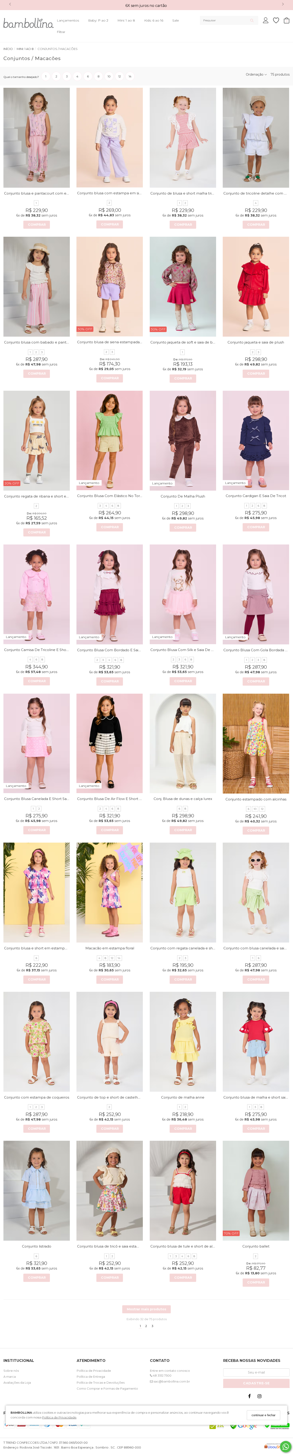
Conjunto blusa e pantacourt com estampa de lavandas (52, 193)
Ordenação (255, 74)
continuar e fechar (263, 1415)
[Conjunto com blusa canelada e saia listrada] (256, 893)
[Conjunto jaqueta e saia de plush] (256, 287)
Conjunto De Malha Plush (183, 496)
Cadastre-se (256, 1383)
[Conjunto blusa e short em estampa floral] (36, 893)
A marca (9, 1376)
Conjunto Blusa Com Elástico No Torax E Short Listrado (124, 496)
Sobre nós (11, 1370)
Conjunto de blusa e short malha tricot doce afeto (193, 193)
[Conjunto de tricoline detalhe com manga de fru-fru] (256, 138)
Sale (175, 20)
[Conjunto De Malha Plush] (183, 441)
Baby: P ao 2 (98, 20)
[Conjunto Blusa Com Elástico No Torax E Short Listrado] (109, 440)
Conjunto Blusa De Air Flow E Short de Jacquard (119, 799)
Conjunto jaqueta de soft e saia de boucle (186, 342)
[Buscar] (252, 20)
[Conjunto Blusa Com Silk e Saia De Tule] (183, 594)
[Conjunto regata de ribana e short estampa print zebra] (36, 441)
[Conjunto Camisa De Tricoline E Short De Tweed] (36, 594)
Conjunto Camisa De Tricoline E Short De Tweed (46, 650)
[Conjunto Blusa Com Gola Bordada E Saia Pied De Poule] (256, 594)
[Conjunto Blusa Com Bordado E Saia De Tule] (109, 594)
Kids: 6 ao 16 (153, 20)
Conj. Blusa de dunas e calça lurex (183, 799)
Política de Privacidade (59, 1417)
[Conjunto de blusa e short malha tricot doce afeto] (183, 138)
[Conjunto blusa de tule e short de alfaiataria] (183, 1191)
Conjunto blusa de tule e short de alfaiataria (188, 1246)
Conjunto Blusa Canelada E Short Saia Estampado (47, 799)
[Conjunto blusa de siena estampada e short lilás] (109, 286)
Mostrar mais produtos (146, 1309)
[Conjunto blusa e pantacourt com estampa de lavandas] (36, 138)
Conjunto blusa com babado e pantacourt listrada (47, 342)
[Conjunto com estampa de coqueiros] (36, 1042)
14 (119, 958)
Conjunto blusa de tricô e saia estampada (113, 1246)
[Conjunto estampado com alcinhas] (256, 744)
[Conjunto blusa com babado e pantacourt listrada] (36, 287)
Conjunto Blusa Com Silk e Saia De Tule (184, 650)
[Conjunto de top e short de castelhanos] (109, 1042)
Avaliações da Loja (17, 1382)
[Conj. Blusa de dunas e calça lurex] (183, 743)
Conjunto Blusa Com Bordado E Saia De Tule (116, 650)
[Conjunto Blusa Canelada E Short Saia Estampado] (36, 743)
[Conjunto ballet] (256, 1191)
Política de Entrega (91, 1376)
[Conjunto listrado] (36, 1191)
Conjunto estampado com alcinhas (255, 799)
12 (262, 809)
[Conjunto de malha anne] (183, 1042)
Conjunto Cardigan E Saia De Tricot (256, 496)
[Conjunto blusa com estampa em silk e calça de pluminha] (109, 137)
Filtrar (61, 32)
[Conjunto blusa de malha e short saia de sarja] (256, 1042)
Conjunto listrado (36, 1246)
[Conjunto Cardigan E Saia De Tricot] (256, 440)
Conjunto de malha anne (182, 1097)
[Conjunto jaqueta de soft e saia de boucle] (183, 287)
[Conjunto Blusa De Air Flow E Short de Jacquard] (109, 743)
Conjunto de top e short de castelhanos (111, 1097)
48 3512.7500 (161, 1375)
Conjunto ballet (255, 1246)
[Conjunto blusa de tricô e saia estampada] (109, 1191)
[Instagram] (260, 1397)
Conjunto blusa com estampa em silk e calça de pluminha (127, 193)
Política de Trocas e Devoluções (101, 1382)
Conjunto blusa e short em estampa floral (40, 948)
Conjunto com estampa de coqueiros (36, 1097)
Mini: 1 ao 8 (126, 20)
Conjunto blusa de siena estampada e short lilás (118, 342)
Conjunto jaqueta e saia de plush (256, 342)
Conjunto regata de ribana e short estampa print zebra (51, 496)
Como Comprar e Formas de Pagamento (107, 1388)
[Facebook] (250, 1397)
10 (255, 809)
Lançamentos (68, 20)
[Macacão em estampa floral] (109, 893)
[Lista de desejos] (278, 20)
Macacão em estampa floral (109, 948)
